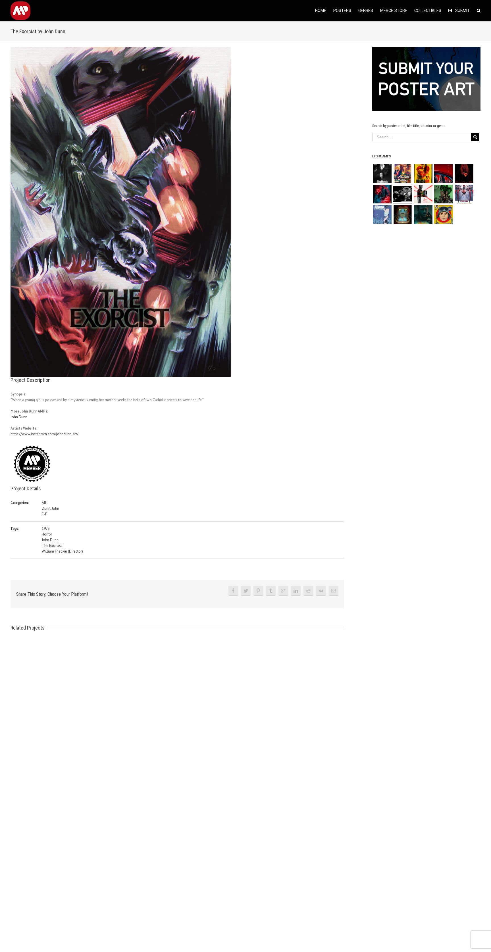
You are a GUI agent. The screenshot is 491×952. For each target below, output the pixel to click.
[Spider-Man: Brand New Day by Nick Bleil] (464, 194)
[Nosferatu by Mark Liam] (382, 173)
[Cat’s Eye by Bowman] (402, 214)
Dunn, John (50, 508)
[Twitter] (246, 590)
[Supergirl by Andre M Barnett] (464, 173)
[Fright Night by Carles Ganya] (402, 194)
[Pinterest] (258, 590)
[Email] (333, 590)
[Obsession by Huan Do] (443, 173)
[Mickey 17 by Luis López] (443, 214)
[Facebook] (233, 590)
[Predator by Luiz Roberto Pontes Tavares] (443, 194)
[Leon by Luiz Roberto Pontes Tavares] (423, 194)
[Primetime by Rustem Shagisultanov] (382, 214)
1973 (46, 528)
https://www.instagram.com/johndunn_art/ (44, 434)
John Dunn (19, 416)
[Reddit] (308, 590)
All (44, 502)
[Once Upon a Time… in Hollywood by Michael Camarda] (402, 173)
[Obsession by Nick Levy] (423, 173)
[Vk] (321, 590)
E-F (44, 514)
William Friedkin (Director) (62, 551)
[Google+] (283, 590)
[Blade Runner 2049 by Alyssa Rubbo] (423, 214)
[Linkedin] (296, 590)
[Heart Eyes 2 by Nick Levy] (382, 194)
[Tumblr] (271, 590)
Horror (47, 534)
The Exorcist (52, 545)
